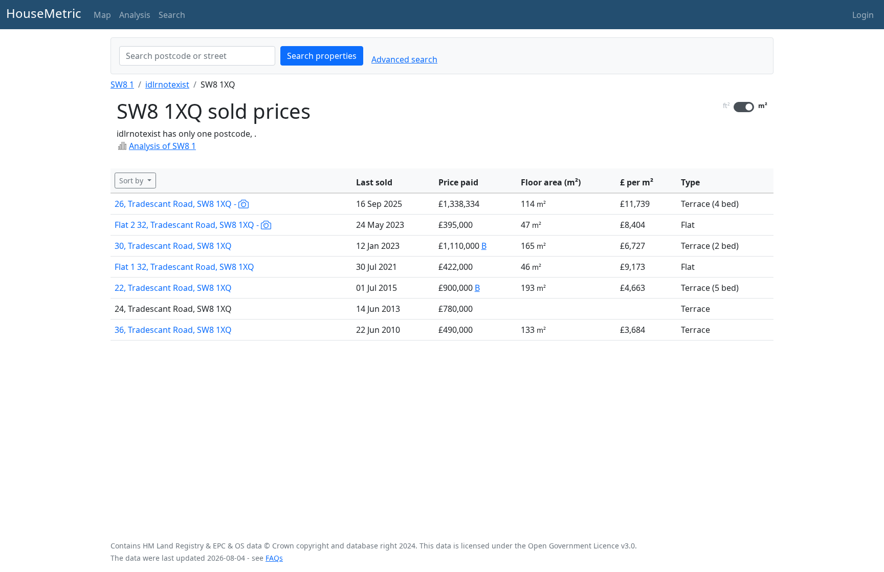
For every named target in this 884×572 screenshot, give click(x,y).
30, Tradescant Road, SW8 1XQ (173, 245)
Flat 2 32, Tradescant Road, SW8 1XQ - (188, 224)
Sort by (132, 180)
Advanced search (404, 59)
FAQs (274, 558)
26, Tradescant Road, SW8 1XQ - (176, 203)
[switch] (744, 107)
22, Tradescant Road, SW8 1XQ (173, 287)
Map (102, 14)
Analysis (134, 14)
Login (863, 14)
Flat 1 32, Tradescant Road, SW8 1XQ (184, 266)
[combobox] (197, 56)
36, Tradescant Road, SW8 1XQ (173, 329)
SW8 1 (122, 84)
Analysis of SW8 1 (162, 146)
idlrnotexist (167, 84)
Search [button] (172, 14)
